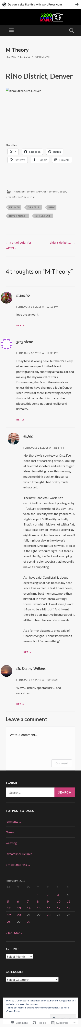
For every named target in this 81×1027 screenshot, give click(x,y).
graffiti (34, 207)
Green (10, 832)
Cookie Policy (13, 1011)
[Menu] (11, 30)
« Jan (9, 933)
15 (38, 908)
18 (68, 908)
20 (19, 915)
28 (28, 921)
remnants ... (13, 821)
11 (68, 901)
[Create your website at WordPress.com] (40, 4)
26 (9, 921)
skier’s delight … (62, 242)
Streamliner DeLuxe (19, 854)
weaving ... (12, 843)
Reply (20, 325)
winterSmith (44, 56)
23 (48, 915)
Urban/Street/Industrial (20, 196)
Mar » (18, 933)
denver (14, 207)
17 (58, 908)
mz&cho (23, 295)
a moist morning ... (18, 864)
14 (28, 908)
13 (19, 908)
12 (9, 908)
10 (58, 901)
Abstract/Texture (24, 191)
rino (51, 207)
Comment (61, 763)
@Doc (28, 436)
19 (9, 915)
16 (48, 908)
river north (18, 215)
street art (43, 215)
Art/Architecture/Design (51, 191)
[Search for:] (40, 792)
